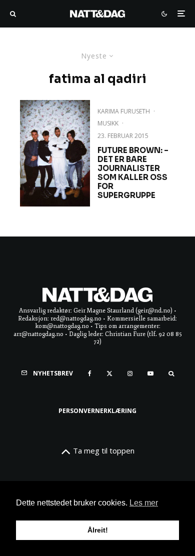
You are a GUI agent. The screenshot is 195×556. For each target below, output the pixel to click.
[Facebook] (89, 373)
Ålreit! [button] (98, 530)
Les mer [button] (144, 502)
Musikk (108, 123)
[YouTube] (150, 373)
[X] (109, 373)
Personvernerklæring (97, 410)
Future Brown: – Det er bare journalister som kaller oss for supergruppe (133, 173)
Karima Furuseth (124, 111)
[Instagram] (130, 373)
